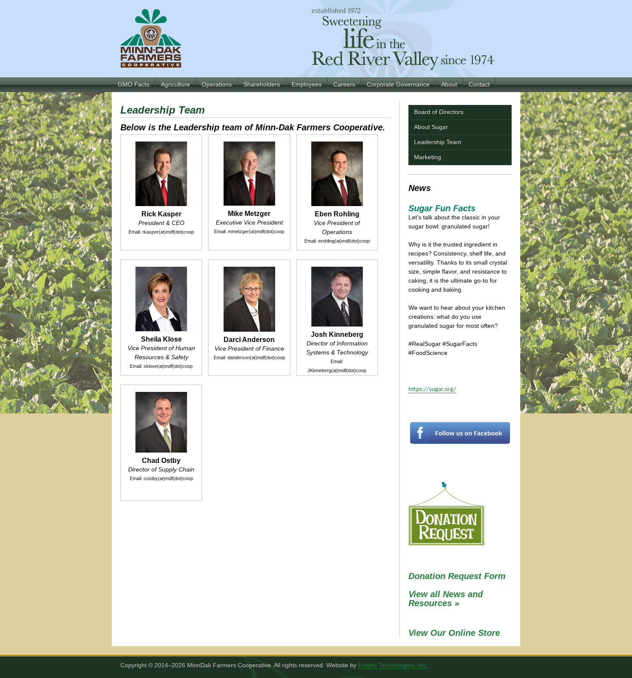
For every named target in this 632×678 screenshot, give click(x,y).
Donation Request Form (457, 576)
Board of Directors (438, 111)
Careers (344, 84)
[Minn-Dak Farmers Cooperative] (150, 38)
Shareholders (261, 84)
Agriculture (175, 84)
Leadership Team (437, 142)
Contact (479, 84)
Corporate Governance (398, 84)
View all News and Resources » (445, 598)
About (449, 84)
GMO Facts (133, 84)
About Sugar (431, 126)
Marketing (427, 157)
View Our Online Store (454, 633)
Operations (217, 84)
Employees (306, 84)
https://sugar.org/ (432, 389)
